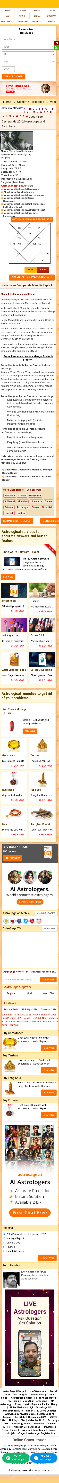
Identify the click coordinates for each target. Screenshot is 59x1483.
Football (9, 513)
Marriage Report (15, 1238)
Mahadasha (37, 1394)
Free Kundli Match (46, 1397)
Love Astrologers (39, 1452)
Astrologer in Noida (22, 1397)
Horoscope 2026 (37, 1417)
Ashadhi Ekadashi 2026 (44, 1014)
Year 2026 (48, 993)
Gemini (37, 10)
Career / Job (13, 1242)
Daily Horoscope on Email (44, 971)
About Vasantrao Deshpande (19, 192)
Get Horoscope (13, 76)
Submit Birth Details (17, 521)
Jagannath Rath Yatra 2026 (17, 1014)
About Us (35, 1427)
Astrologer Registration (41, 1433)
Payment (49, 1427)
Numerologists (20, 1452)
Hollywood (35, 495)
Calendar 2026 (48, 1009)
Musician (23, 501)
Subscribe (49, 928)
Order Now (47, 1257)
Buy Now (14, 858)
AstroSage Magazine (18, 987)
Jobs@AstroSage (15, 1433)
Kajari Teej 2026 (10, 1025)
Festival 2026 (11, 1009)
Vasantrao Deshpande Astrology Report (24, 210)
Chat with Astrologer (37, 1445)
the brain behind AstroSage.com (35, 1275)
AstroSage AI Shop (13, 1391)
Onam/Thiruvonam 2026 (21, 1021)
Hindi (29, 993)
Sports (48, 501)
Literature (36, 501)
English (11, 993)
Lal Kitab (20, 1417)
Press (18, 1404)
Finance (11, 1246)
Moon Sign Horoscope (35, 1401)
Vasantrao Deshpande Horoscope (21, 189)
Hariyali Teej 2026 (32, 1018)
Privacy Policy (9, 1430)
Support (53, 1430)
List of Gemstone (36, 1391)
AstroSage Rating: (12, 185)
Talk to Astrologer (18, 1458)
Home (7, 101)
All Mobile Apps (46, 913)
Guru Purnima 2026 (12, 1018)
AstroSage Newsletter (15, 971)
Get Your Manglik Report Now (32, 219)
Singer (35, 507)
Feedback (39, 1423)
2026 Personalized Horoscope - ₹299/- (28, 1234)
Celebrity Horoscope (30, 101)
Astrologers (20, 1394)
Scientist (47, 507)
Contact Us (20, 1427)
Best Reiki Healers (37, 1462)
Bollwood (9, 501)
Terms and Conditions (32, 1430)
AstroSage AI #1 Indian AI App (41, 1404)
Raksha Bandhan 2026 (46, 1021)
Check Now (17, 611)
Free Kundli (13, 1401)
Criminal (9, 507)
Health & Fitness (16, 1251)
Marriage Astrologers (39, 1448)
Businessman (34, 490)
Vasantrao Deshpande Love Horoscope (24, 195)
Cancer (51, 10)
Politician (9, 495)
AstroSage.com (43, 1470)
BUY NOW (8, 577)
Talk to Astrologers (12, 1445)
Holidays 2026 (29, 1009)
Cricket (22, 495)
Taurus (22, 10)
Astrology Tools (21, 1423)
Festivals (10, 1003)
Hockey (21, 513)
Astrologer (23, 507)
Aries (7, 10)
